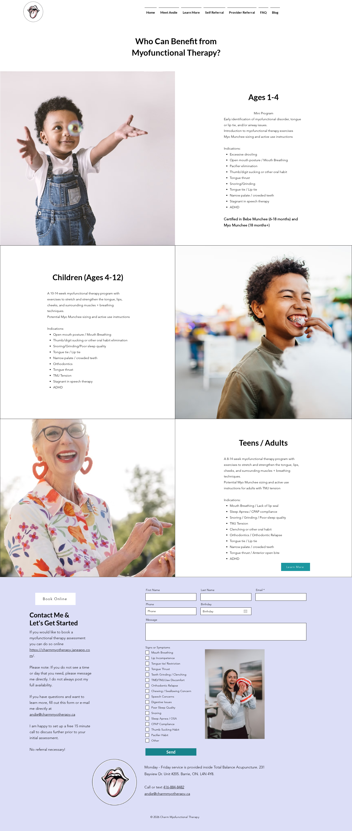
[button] (191, 11)
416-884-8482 (173, 787)
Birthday (206, 604)
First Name (153, 590)
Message (151, 619)
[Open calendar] (245, 611)
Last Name (207, 590)
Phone (150, 604)
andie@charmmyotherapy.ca (52, 714)
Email (259, 590)
